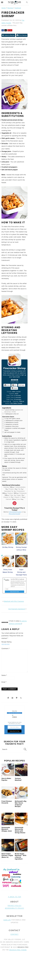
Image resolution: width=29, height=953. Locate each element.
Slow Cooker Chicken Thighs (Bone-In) (7, 855)
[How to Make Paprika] (7, 770)
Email (4, 682)
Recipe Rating (6, 642)
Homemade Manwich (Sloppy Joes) (6, 829)
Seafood (18, 8)
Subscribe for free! (14, 591)
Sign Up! (7, 920)
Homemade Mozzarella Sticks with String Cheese (20, 830)
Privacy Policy (14, 905)
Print (8, 385)
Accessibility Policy (14, 908)
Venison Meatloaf (18, 779)
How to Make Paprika (6, 779)
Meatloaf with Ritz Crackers (14, 601)
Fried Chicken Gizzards (6, 802)
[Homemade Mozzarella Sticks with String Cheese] (21, 819)
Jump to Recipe (9, 35)
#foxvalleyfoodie (14, 514)
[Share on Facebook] (2, 30)
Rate (22, 385)
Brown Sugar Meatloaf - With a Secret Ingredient (20, 856)
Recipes (10, 8)
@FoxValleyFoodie (15, 512)
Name (4, 675)
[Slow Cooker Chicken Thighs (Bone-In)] (7, 845)
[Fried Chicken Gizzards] (7, 792)
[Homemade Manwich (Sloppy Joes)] (7, 819)
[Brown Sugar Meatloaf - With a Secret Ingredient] (21, 845)
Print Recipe (22, 35)
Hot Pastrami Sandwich (16, 609)
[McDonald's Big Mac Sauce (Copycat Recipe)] (21, 792)
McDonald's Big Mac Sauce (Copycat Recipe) (20, 803)
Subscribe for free (14, 731)
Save (15, 388)
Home (3, 8)
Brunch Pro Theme (18, 950)
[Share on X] (5, 30)
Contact (15, 934)
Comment (5, 648)
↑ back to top (14, 897)
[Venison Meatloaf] (21, 770)
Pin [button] (15, 385)
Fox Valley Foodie (16, 403)
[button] (11, 380)
